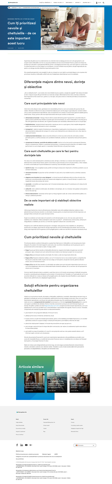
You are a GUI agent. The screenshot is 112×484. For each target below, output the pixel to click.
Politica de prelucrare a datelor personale (27, 454)
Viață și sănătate (19, 422)
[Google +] (31, 445)
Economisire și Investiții (20, 428)
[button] (45, 2)
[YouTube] (26, 445)
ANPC (56, 454)
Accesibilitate (20, 459)
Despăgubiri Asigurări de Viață (77, 428)
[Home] (9, 8)
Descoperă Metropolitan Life (49, 422)
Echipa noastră (46, 425)
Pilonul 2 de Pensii (19, 434)
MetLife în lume (20, 451)
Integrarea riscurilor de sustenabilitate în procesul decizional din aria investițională (39, 456)
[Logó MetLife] (21, 413)
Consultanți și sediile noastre (77, 425)
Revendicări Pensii (74, 431)
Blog (20, 7)
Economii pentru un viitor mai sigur (31, 7)
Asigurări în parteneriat (20, 431)
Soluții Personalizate (20, 425)
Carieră (44, 428)
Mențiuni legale (46, 454)
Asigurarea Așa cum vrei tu (52, 306)
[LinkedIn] (21, 445)
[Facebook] (17, 445)
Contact (72, 422)
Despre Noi (14, 7)
